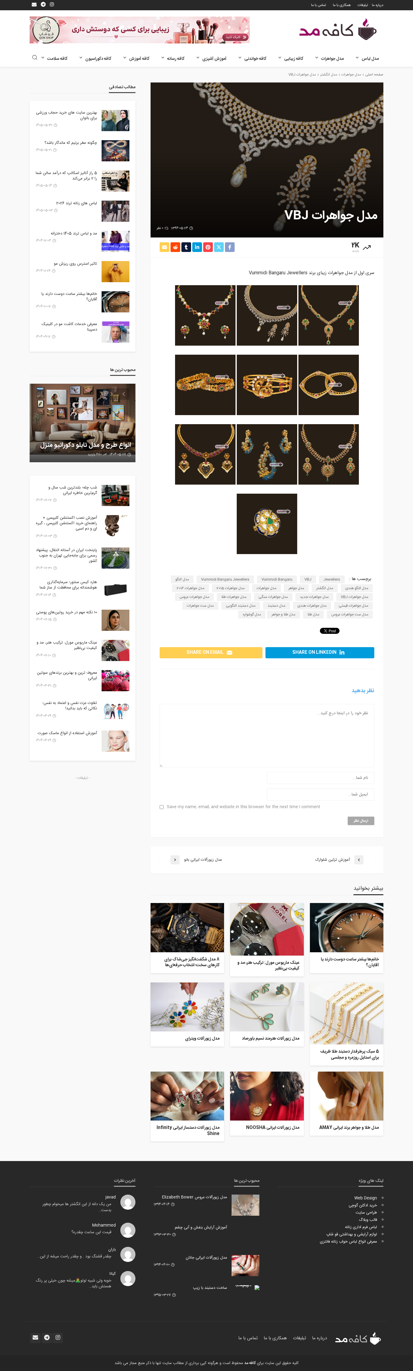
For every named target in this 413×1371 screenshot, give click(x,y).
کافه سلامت (57, 59)
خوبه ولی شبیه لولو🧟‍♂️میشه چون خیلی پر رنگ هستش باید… (73, 1283)
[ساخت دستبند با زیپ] (245, 1287)
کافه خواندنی (255, 59)
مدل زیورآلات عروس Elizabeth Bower (194, 1197)
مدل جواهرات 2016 (190, 588)
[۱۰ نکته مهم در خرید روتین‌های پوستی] (115, 620)
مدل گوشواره (252, 614)
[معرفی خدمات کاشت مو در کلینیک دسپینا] (115, 332)
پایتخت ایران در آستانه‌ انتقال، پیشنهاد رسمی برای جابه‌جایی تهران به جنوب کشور (66, 555)
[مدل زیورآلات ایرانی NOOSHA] (267, 1096)
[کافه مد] (338, 29)
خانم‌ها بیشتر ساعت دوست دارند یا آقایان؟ (350, 963)
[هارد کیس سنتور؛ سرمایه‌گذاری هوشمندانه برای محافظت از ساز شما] (115, 590)
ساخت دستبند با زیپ (210, 1288)
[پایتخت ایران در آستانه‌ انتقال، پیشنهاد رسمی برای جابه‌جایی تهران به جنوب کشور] (115, 558)
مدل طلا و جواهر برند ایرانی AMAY (349, 1128)
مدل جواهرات (332, 59)
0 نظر (160, 228)
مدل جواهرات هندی (312, 606)
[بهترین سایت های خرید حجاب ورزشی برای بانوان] (115, 120)
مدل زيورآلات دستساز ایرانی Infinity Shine (188, 1131)
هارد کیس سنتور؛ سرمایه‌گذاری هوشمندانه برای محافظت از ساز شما (68, 584)
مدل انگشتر (324, 588)
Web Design (365, 1198)
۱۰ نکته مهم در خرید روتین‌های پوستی (66, 612)
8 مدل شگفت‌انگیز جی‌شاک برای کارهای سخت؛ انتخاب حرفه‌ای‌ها (192, 963)
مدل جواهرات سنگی (273, 597)
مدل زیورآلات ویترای (202, 1039)
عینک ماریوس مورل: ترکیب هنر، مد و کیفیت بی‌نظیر (268, 966)
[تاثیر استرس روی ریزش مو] (115, 271)
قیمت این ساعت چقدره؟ (91, 1232)
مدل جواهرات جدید (314, 597)
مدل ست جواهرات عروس (349, 614)
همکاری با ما (342, 5)
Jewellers (332, 579)
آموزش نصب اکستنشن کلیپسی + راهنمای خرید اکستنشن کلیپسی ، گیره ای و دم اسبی (66, 523)
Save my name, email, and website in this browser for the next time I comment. (243, 807)
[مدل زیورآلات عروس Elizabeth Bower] (245, 1205)
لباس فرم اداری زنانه (361, 1227)
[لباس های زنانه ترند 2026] (115, 211)
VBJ (307, 579)
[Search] (35, 58)
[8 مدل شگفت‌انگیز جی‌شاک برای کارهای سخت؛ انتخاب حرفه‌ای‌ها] (187, 927)
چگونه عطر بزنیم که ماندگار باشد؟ (70, 143)
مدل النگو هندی (356, 588)
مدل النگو (182, 579)
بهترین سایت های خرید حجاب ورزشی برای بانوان (66, 115)
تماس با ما (318, 5)
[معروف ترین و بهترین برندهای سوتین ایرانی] (115, 680)
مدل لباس (370, 59)
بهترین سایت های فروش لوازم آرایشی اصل (92, 441)
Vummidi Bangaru (277, 579)
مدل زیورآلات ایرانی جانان (206, 1257)
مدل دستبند (276, 606)
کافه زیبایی (293, 59)
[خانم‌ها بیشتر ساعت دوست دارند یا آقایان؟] (346, 927)
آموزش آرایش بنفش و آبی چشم (201, 1227)
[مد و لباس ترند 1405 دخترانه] (115, 241)
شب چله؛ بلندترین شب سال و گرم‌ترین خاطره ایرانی (72, 490)
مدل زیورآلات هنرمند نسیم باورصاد (270, 1039)
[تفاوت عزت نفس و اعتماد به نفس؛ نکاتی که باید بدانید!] (115, 710)
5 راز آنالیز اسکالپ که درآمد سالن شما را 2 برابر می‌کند (66, 175)
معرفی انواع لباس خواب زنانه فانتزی (348, 1241)
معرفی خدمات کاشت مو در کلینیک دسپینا (69, 326)
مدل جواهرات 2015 (230, 588)
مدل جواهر (296, 588)
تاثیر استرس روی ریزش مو (75, 263)
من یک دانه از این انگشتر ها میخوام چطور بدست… (76, 1207)
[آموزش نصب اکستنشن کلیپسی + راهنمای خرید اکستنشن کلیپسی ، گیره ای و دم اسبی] (115, 525)
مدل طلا (313, 614)
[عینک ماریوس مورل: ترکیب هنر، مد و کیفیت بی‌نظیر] (267, 929)
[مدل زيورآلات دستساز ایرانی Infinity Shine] (187, 1096)
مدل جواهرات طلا (233, 597)
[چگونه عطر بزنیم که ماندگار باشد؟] (115, 150)
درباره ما (377, 5)
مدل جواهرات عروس (194, 597)
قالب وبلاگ (368, 1220)
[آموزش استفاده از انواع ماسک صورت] (115, 741)
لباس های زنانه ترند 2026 (76, 203)
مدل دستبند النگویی (240, 606)
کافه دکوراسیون (98, 59)
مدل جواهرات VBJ (354, 597)
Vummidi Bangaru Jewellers (225, 579)
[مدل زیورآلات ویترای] (187, 1006)
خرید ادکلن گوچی (363, 1205)
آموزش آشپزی (214, 59)
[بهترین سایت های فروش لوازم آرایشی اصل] (82, 423)
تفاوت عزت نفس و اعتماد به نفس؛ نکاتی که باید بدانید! (69, 705)
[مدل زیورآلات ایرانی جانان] (245, 1265)
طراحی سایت (366, 1212)
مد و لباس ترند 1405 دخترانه (74, 233)
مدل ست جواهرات (200, 606)
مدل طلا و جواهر (283, 614)
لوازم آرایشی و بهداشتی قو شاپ (351, 1234)
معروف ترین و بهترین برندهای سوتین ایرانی (67, 675)
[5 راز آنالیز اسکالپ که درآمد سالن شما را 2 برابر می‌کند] (115, 181)
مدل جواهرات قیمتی (353, 606)
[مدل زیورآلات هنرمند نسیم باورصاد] (267, 1006)
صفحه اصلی (374, 75)
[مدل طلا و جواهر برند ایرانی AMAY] (346, 1096)
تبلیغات (363, 5)
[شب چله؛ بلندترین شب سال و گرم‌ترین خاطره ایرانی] (115, 495)
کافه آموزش (139, 59)
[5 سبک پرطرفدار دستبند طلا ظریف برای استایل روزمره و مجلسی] (346, 1013)
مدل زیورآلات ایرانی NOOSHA (272, 1128)
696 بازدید (95, 454)
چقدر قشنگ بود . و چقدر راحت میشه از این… (74, 1256)
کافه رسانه (175, 59)
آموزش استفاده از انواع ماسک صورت (67, 733)
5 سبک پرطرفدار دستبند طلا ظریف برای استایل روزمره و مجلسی (349, 1055)
